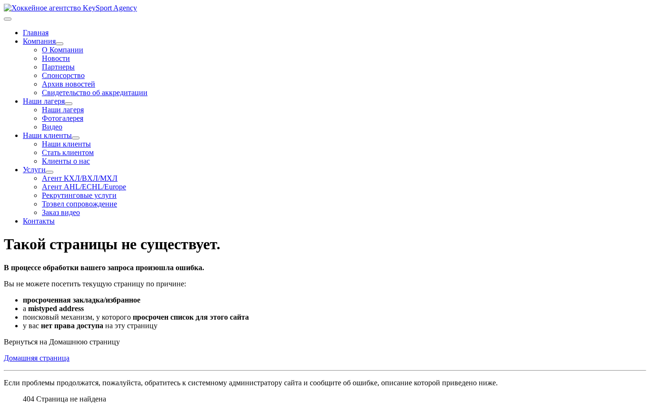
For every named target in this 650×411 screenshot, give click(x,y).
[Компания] (59, 43)
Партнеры (58, 67)
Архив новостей (68, 84)
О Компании (62, 50)
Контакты (39, 221)
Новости (56, 58)
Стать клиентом (68, 152)
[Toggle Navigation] (7, 19)
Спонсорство (63, 75)
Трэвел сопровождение (79, 204)
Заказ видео (61, 212)
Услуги (34, 170)
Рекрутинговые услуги (79, 195)
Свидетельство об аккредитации (95, 92)
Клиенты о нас (66, 161)
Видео (52, 127)
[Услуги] (49, 172)
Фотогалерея (62, 118)
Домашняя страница (36, 358)
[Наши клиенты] (75, 138)
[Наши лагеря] (68, 103)
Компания (39, 41)
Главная (36, 33)
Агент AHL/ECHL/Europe (84, 187)
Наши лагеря (44, 101)
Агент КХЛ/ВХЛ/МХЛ (80, 178)
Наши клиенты (47, 135)
